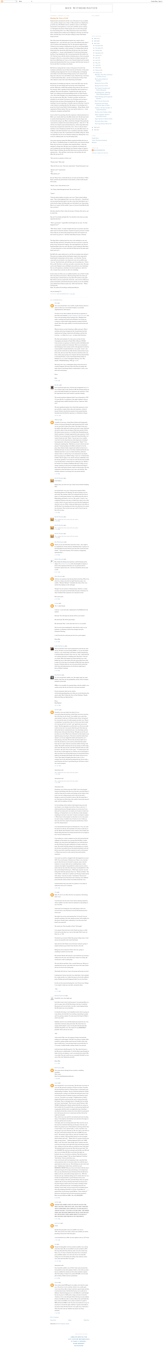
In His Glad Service (59, 646)
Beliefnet (94, 142)
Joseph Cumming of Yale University (77, 315)
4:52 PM (57, 555)
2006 (95, 127)
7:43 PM (57, 1313)
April (96, 65)
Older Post (86, 1320)
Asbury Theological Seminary (99, 140)
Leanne (56, 603)
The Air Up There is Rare (101, 121)
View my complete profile (100, 153)
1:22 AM (57, 1240)
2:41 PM (57, 642)
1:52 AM (57, 782)
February (97, 70)
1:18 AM (57, 774)
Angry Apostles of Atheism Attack (103, 119)
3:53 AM (57, 1219)
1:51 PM (57, 529)
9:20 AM (57, 380)
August (97, 55)
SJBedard (57, 420)
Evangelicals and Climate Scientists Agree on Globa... (102, 104)
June (96, 60)
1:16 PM (57, 474)
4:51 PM (57, 599)
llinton (56, 1282)
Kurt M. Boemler (59, 478)
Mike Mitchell (58, 576)
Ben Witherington (81, 8)
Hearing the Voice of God (101, 83)
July (96, 58)
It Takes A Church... (79, 1341)
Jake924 (57, 710)
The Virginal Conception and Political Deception (102, 89)
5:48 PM (57, 1078)
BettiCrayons (58, 1067)
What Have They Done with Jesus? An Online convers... (104, 75)
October (97, 50)
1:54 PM (57, 538)
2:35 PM (57, 670)
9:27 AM (57, 572)
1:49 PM (57, 521)
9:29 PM (57, 1198)
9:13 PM (57, 1278)
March (97, 67)
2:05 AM (57, 888)
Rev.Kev (57, 385)
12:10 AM (58, 766)
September (98, 53)
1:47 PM (57, 512)
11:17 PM (58, 991)
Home (69, 1320)
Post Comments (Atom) (63, 1323)
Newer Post (53, 1320)
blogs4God (78, 1345)
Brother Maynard (59, 559)
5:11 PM (57, 1063)
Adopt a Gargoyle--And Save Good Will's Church (102, 115)
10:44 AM (58, 415)
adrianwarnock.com (79, 1337)
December (98, 45)
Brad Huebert (58, 675)
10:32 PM (58, 705)
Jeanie (56, 1083)
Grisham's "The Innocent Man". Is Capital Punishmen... (103, 108)
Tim (56, 892)
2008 (95, 41)
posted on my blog (65, 564)
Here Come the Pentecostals (102, 101)
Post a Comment (54, 1317)
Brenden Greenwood (60, 995)
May (96, 63)
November (98, 48)
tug (55, 1244)
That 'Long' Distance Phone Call (103, 123)
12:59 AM (58, 1261)
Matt (56, 303)
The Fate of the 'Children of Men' (103, 112)
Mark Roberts (79, 1343)
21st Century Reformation (79, 1339)
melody (56, 1202)
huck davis (57, 1223)
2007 (95, 43)
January (97, 72)
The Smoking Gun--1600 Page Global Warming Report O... (102, 93)
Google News (95, 138)
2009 (95, 38)
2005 (95, 130)
